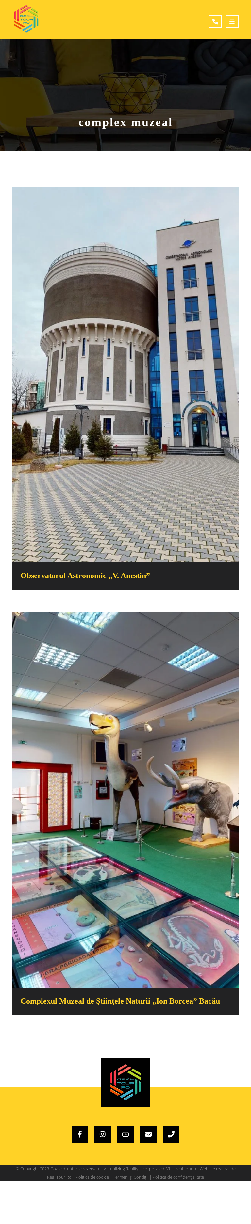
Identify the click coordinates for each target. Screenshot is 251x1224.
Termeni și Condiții (130, 1177)
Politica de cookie (92, 1177)
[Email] (148, 1134)
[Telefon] (171, 1134)
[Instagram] (102, 1134)
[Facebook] (80, 1134)
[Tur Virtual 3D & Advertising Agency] (26, 19)
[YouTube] (125, 1134)
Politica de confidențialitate (178, 1177)
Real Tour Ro (59, 1177)
